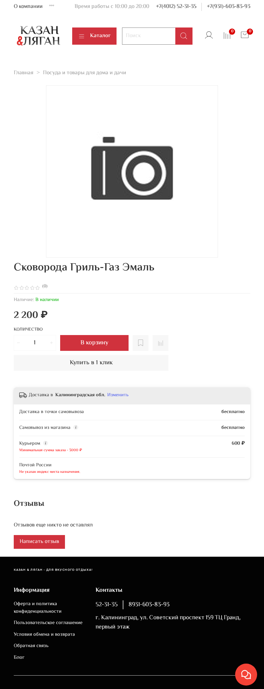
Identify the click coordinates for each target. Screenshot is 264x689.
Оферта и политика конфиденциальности (38, 607)
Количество (28, 330)
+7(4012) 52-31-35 (176, 6)
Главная (23, 73)
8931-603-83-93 (149, 605)
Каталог (100, 36)
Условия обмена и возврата (44, 634)
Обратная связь (31, 646)
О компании (28, 6)
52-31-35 (107, 605)
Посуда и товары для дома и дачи (84, 73)
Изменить (118, 395)
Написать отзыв (39, 541)
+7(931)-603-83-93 (228, 6)
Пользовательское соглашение (48, 623)
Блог (19, 658)
